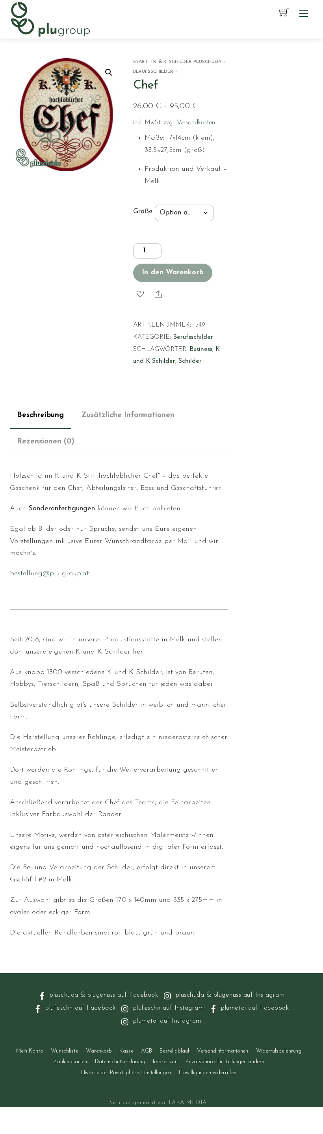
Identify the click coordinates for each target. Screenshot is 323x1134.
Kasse (126, 1051)
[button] (109, 72)
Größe (143, 211)
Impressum (165, 1062)
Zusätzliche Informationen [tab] (127, 415)
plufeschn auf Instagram (167, 1008)
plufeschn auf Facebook (79, 1008)
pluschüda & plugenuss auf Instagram (228, 995)
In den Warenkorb (173, 272)
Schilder (190, 361)
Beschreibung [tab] (40, 415)
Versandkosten (196, 123)
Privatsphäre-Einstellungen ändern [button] (225, 1062)
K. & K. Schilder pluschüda (187, 61)
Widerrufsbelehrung (278, 1051)
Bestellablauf (174, 1051)
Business (200, 349)
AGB (146, 1051)
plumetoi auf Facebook (254, 1008)
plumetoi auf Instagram (166, 1021)
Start (140, 61)
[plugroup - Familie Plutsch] (50, 18)
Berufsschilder (153, 71)
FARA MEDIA (188, 1103)
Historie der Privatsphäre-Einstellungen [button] (126, 1073)
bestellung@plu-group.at (49, 573)
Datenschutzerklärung (120, 1062)
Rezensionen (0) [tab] (45, 441)
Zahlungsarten (70, 1062)
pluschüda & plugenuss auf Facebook (103, 995)
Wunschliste (64, 1051)
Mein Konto (29, 1051)
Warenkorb (99, 1051)
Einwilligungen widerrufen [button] (208, 1073)
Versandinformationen (222, 1051)
